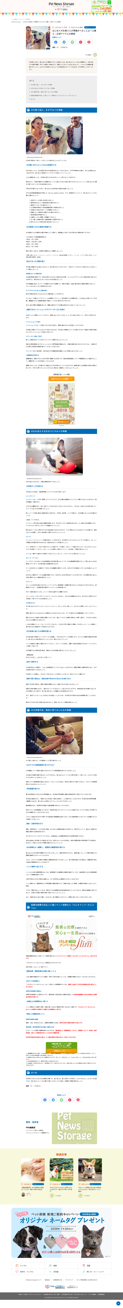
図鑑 (88, 1265)
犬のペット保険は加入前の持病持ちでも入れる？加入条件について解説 (89, 1189)
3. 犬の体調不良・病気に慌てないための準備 (43, 92)
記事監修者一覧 (57, 1280)
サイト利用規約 (92, 1294)
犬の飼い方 (64, 47)
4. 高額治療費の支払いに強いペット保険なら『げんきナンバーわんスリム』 (53, 95)
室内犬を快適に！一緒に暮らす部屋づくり (38, 657)
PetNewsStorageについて (33, 1280)
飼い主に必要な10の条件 (56, 193)
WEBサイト (36, 967)
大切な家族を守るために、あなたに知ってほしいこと (74, 1294)
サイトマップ (69, 1280)
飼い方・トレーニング (91, 27)
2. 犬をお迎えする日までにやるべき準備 (42, 88)
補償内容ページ (66, 1057)
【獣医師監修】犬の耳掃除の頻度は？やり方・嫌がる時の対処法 (32, 1188)
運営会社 (47, 1280)
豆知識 (55, 1271)
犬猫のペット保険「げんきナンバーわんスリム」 (30, 1294)
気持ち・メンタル (26, 1271)
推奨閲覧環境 (101, 1294)
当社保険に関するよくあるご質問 (51, 1294)
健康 (55, 1265)
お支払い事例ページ (76, 1057)
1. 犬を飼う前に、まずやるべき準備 (40, 85)
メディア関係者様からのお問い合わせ (86, 1280)
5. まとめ (32, 99)
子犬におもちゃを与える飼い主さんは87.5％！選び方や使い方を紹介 (61, 1189)
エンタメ (23, 1265)
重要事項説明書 (86, 1057)
